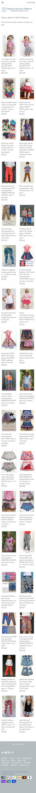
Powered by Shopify (7, 774)
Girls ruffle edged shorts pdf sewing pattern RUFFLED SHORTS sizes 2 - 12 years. (8, 479)
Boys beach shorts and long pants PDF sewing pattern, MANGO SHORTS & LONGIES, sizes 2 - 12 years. (8, 191)
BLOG (13, 760)
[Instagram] (13, 752)
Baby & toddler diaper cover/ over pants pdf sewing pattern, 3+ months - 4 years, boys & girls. (9, 106)
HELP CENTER (16, 763)
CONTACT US (24, 765)
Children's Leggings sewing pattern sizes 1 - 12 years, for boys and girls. (8, 273)
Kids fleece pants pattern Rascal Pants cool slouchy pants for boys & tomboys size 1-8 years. (27, 600)
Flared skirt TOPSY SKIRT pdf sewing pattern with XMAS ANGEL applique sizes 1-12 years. (8, 357)
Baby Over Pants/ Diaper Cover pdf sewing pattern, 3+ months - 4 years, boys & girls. (8, 147)
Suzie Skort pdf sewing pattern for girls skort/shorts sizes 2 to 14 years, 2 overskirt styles (26, 724)
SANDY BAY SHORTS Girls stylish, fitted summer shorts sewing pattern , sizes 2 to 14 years (27, 683)
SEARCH (4, 758)
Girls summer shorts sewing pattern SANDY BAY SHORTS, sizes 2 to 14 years (8, 559)
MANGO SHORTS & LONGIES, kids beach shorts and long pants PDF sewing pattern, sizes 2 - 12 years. (8, 683)
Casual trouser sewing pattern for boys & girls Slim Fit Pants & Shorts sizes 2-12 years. (8, 233)
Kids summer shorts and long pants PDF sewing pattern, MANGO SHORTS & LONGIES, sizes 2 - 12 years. (26, 642)
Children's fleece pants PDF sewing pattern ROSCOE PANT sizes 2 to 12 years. (26, 233)
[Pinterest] (9, 752)
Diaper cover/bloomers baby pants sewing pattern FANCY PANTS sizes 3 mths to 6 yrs (27, 317)
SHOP (19, 758)
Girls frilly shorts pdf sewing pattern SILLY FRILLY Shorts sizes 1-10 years (26, 437)
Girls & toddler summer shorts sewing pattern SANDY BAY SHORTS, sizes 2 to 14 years (8, 398)
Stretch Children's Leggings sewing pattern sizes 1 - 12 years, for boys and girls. (8, 724)
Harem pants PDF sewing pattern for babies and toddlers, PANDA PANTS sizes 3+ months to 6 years (26, 560)
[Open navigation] (2, 2)
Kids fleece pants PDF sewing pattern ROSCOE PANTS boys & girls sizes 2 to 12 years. (9, 641)
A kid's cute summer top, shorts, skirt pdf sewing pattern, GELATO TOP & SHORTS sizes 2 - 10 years (26, 64)
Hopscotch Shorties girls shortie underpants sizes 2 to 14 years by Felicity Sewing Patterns (8, 600)
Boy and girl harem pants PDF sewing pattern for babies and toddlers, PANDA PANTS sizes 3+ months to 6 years (26, 148)
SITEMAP (13, 765)
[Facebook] (6, 752)
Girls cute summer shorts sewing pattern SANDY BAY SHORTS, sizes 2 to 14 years (27, 397)
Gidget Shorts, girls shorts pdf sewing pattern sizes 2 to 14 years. (26, 356)
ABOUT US (5, 760)
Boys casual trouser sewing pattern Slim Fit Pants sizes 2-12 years (26, 189)
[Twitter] (3, 752)
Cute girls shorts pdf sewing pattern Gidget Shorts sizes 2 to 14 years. (8, 316)
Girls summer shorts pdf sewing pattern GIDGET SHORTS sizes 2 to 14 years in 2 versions (8, 519)
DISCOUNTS (27, 758)
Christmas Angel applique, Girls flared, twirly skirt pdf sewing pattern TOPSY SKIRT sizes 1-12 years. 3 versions (27, 275)
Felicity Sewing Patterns (20, 772)
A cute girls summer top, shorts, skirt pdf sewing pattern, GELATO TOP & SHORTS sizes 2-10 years (8, 64)
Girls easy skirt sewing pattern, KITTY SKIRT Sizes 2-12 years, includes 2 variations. (8, 438)
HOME (12, 758)
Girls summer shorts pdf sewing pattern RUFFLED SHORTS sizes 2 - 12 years (26, 518)
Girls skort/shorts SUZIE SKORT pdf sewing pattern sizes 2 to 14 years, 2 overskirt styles (26, 479)
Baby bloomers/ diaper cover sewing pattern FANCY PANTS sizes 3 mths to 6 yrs (26, 106)
